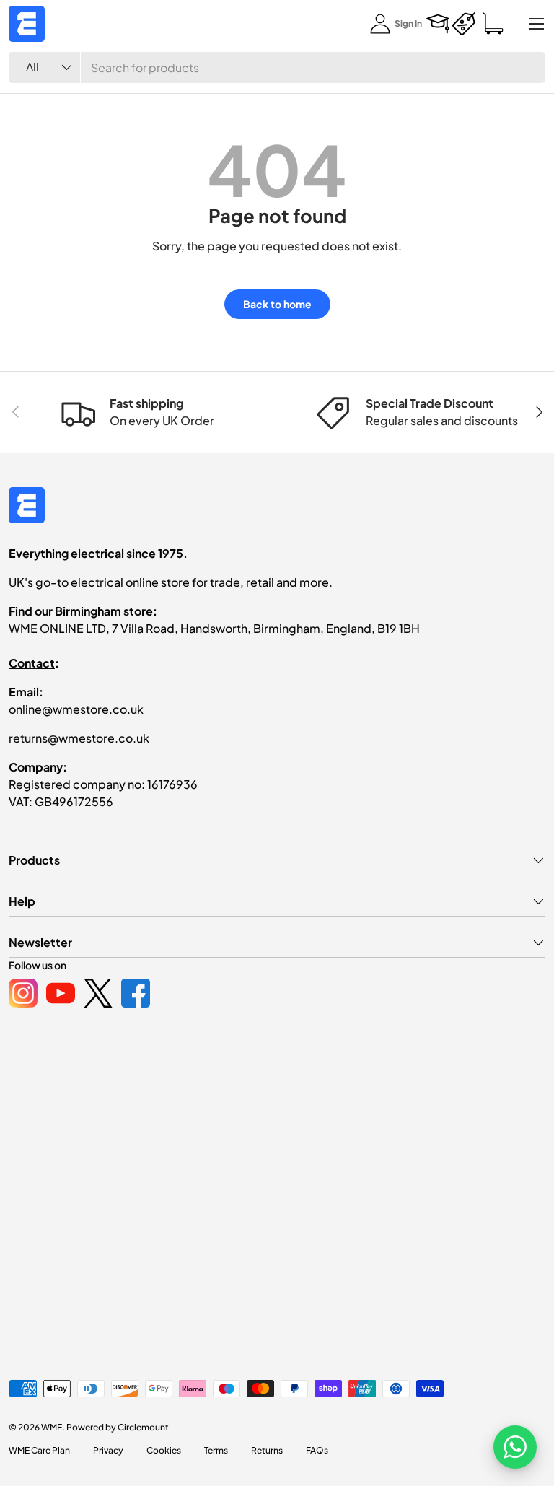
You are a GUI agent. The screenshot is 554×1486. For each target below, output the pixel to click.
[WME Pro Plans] (464, 23)
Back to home (277, 303)
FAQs (317, 1450)
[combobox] (277, 67)
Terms (216, 1450)
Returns (267, 1450)
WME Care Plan (39, 1450)
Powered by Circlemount (117, 1427)
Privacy (108, 1450)
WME (51, 1427)
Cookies (163, 1450)
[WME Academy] (438, 23)
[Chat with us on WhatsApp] (515, 1447)
